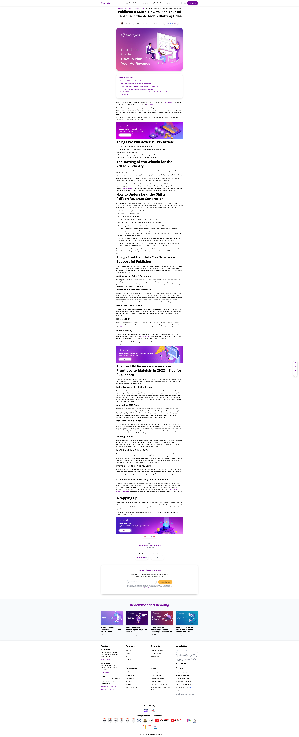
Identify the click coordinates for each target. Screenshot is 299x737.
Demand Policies (156, 681)
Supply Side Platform (157, 653)
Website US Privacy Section (184, 675)
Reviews (128, 684)
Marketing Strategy (132, 634)
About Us (128, 650)
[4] (144, 557)
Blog (173, 3)
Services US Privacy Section (184, 681)
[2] (139, 557)
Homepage (120, 8)
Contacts (193, 3)
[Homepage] (107, 3)
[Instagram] (185, 663)
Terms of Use (155, 672)
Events (168, 3)
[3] (142, 557)
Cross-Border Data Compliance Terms (160, 688)
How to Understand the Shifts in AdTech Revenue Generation (139, 86)
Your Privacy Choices (182, 687)
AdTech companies (128, 188)
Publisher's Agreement (157, 678)
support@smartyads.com (108, 686)
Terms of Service (156, 675)
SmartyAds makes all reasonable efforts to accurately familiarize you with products (186, 694)
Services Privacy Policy (182, 678)
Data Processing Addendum (184, 684)
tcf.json (178, 690)
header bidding (144, 336)
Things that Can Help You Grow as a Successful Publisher (137, 89)
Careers (128, 659)
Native (104, 634)
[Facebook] (176, 663)
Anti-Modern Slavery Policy (159, 684)
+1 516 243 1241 (105, 659)
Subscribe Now (165, 582)
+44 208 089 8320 (106, 673)
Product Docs (130, 672)
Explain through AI (171, 23)
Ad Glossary (129, 681)
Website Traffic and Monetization (136, 8)
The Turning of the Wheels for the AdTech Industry (135, 83)
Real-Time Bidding (131, 687)
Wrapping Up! (124, 94)
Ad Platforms (155, 634)
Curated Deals (154, 3)
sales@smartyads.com (108, 689)
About (162, 3)
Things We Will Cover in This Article (130, 81)
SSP (121, 327)
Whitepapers (130, 678)
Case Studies (130, 675)
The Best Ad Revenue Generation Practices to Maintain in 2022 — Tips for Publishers (145, 92)
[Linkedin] (182, 663)
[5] (146, 557)
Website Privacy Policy (182, 672)
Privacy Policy (147, 587)
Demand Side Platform (157, 650)
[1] (137, 557)
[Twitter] (179, 663)
